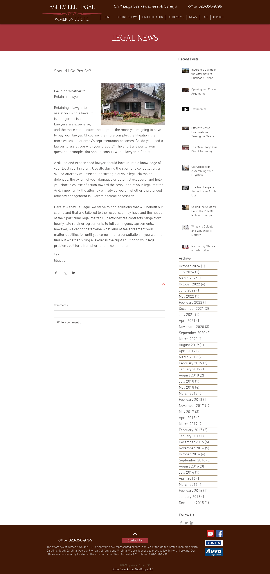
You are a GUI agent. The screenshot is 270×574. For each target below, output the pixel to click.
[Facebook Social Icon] (219, 533)
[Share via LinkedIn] (73, 273)
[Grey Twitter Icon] (186, 523)
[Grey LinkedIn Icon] (191, 523)
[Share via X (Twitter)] (64, 273)
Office (192, 6)
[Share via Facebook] (55, 273)
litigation (60, 260)
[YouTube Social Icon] (210, 533)
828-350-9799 (210, 6)
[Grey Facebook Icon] (181, 523)
